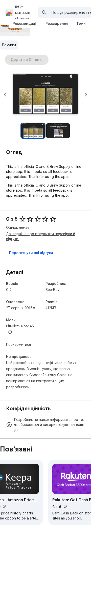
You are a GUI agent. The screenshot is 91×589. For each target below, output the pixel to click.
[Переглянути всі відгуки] (31, 253)
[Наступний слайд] (86, 94)
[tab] (25, 23)
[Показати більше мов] (10, 332)
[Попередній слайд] (5, 94)
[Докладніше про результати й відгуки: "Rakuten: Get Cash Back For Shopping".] (65, 506)
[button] (45, 94)
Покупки (9, 45)
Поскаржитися (18, 344)
